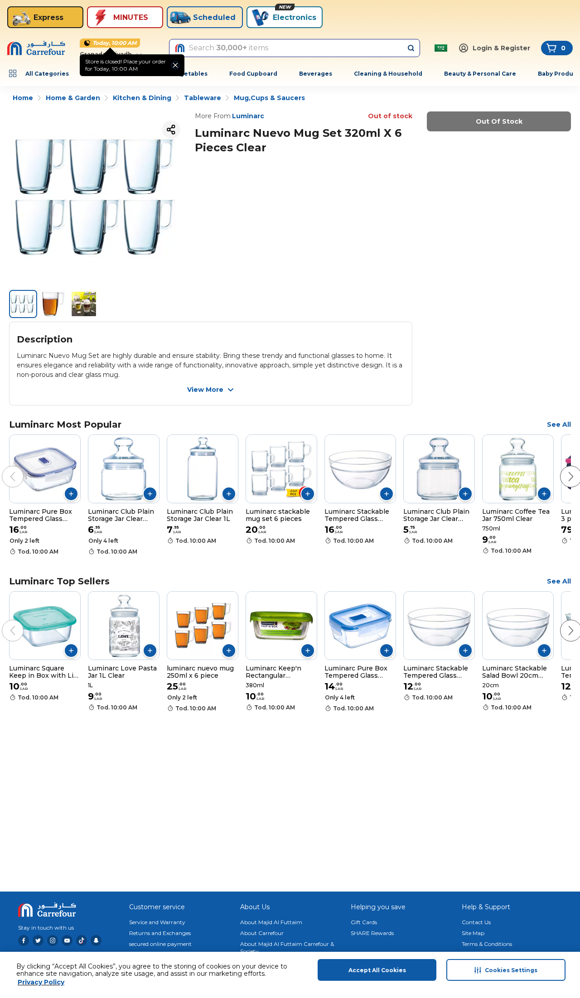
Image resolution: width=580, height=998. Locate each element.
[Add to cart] (71, 494)
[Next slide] (562, 467)
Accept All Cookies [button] (377, 970)
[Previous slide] (3, 467)
